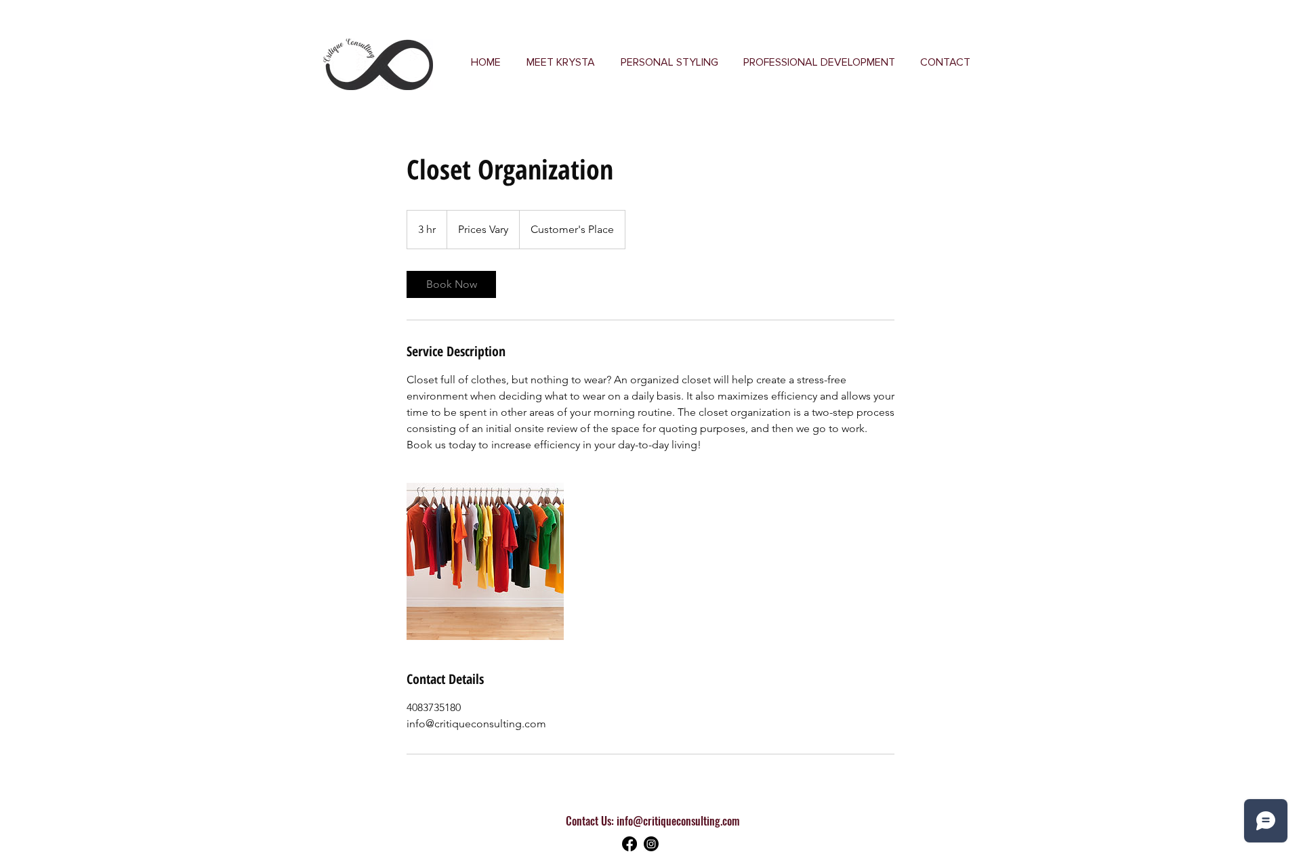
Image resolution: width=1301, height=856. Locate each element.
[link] (451, 284)
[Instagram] (651, 843)
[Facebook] (629, 843)
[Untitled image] (485, 561)
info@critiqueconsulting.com (678, 821)
